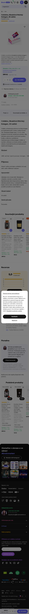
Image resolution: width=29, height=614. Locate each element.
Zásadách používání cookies (14, 311)
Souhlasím (15, 316)
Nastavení (14, 320)
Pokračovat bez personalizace (11, 293)
